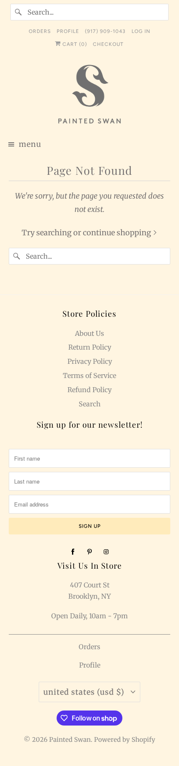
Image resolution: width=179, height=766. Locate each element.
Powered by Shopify (124, 739)
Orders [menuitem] (40, 31)
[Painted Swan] (90, 95)
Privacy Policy (89, 361)
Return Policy (89, 347)
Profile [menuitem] (68, 31)
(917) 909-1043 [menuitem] (105, 31)
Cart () (74, 44)
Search (90, 404)
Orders (89, 647)
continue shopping (118, 232)
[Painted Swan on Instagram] (106, 552)
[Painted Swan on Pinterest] (89, 552)
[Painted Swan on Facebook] (72, 552)
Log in (141, 31)
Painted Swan (70, 739)
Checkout (108, 44)
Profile (89, 665)
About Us (89, 333)
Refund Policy (89, 390)
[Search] (18, 12)
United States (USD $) (85, 692)
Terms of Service (89, 375)
